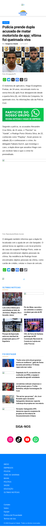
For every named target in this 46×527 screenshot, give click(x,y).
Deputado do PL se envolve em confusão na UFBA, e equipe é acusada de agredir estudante (28, 375)
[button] (4, 13)
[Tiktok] (10, 499)
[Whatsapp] (20, 499)
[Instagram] (4, 499)
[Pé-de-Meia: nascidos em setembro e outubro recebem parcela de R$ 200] (34, 298)
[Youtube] (15, 499)
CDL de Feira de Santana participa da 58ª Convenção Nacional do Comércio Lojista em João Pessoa (33, 339)
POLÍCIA (5, 22)
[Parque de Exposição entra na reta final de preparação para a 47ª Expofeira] (12, 325)
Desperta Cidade (11, 44)
